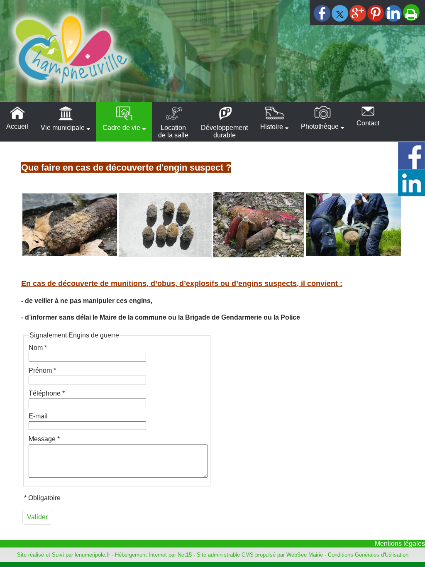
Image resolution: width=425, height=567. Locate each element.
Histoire (271, 126)
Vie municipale (63, 127)
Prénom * (42, 370)
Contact (368, 123)
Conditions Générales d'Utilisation (368, 555)
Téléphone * (47, 393)
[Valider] (37, 517)
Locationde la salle (173, 131)
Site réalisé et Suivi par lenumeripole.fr (63, 555)
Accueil (17, 126)
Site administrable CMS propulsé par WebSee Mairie (260, 555)
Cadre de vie (121, 127)
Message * (44, 438)
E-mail (38, 416)
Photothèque (320, 126)
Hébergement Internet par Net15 (153, 555)
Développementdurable (224, 131)
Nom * (38, 347)
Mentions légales (400, 543)
